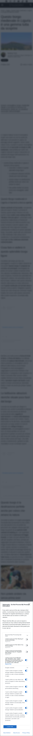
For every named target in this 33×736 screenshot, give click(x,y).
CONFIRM (10, 726)
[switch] (26, 639)
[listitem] (16, 635)
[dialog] (16, 668)
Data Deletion (7, 732)
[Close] (29, 604)
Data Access (16, 732)
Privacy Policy (26, 732)
